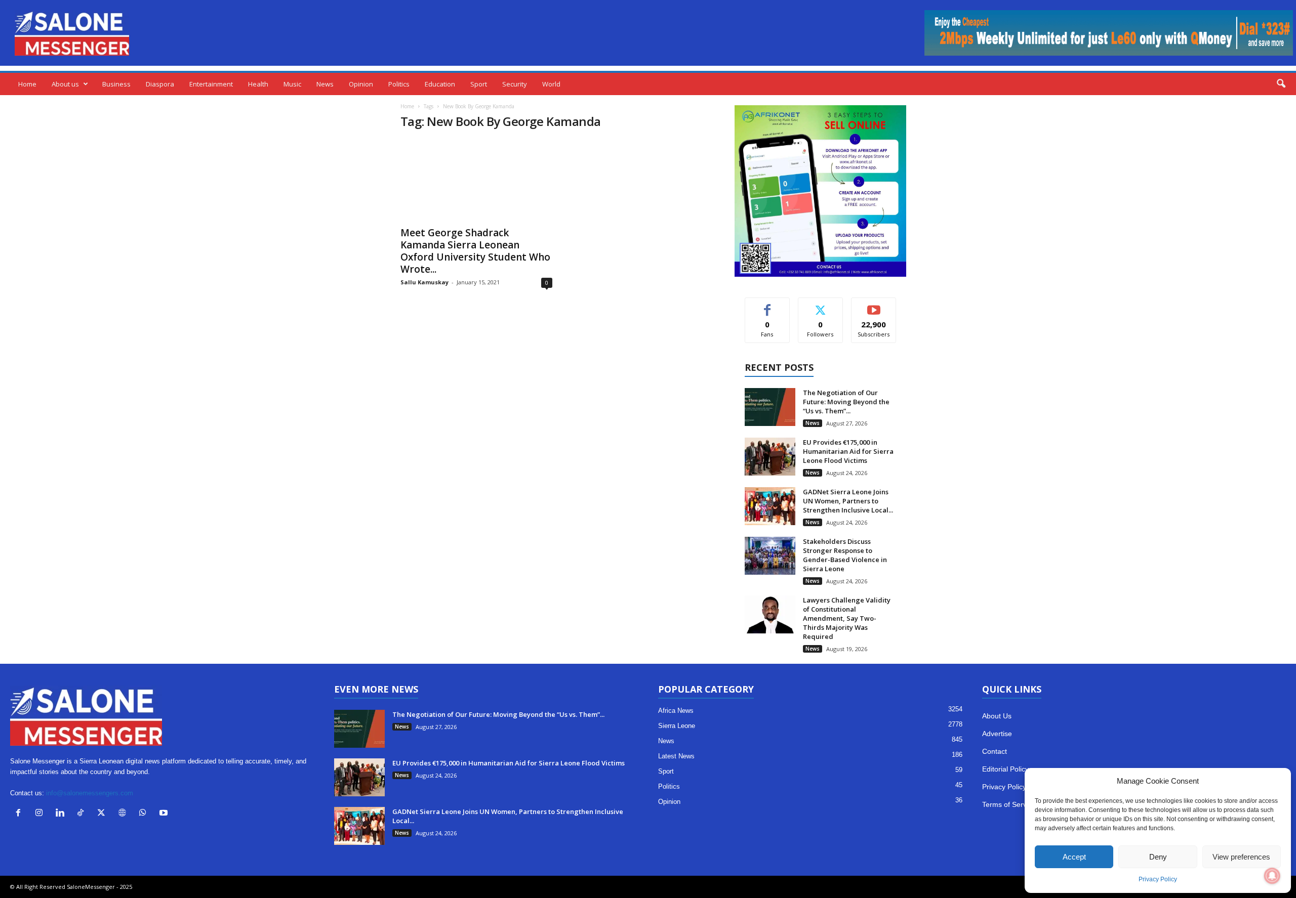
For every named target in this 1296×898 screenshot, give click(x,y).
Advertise (997, 734)
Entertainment (211, 84)
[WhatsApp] (145, 814)
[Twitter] (103, 814)
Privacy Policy (1158, 879)
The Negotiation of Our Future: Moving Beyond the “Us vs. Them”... (846, 401)
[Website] (124, 814)
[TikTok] (82, 814)
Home (27, 84)
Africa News (676, 710)
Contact (994, 751)
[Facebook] (20, 814)
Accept (1074, 856)
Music (292, 84)
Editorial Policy (1005, 769)
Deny (1158, 856)
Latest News (676, 756)
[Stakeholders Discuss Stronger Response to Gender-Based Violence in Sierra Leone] (770, 556)
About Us (996, 716)
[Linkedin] (62, 814)
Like (767, 305)
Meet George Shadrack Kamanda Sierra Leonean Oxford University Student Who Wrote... (475, 251)
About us (65, 84)
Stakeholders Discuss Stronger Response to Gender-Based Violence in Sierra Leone (845, 555)
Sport (478, 84)
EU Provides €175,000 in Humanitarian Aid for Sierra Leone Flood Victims (848, 451)
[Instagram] (41, 814)
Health (258, 84)
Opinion (361, 84)
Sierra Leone (676, 726)
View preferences (1241, 856)
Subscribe (873, 305)
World (551, 84)
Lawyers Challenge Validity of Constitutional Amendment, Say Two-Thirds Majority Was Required (846, 618)
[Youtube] (164, 814)
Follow (820, 305)
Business (116, 84)
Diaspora (160, 84)
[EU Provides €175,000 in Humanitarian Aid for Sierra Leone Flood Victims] (770, 457)
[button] (1281, 84)
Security (514, 84)
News (325, 84)
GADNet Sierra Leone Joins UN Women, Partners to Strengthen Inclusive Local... (848, 501)
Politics (399, 84)
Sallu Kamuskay (424, 282)
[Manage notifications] (1272, 876)
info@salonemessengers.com (89, 793)
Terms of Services (1010, 804)
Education (440, 84)
